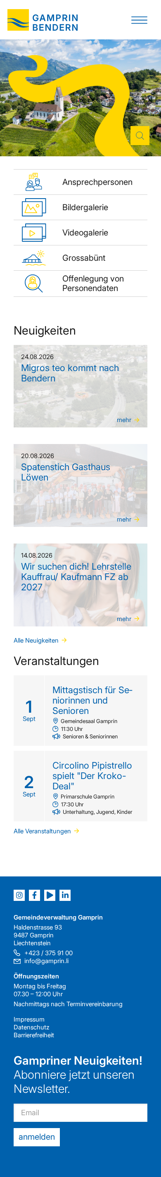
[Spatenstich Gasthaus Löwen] (80, 485)
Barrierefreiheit (34, 1035)
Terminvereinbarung (94, 1004)
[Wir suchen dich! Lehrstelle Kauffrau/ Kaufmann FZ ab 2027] (80, 585)
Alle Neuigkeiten (36, 640)
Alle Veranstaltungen (42, 831)
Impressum (29, 1019)
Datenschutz (32, 1027)
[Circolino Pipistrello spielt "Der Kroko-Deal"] (80, 786)
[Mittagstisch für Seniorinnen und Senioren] (80, 710)
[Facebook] (34, 895)
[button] (139, 20)
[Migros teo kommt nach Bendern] (80, 386)
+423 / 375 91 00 (48, 953)
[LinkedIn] (65, 895)
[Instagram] (19, 895)
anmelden (37, 1137)
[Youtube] (49, 895)
